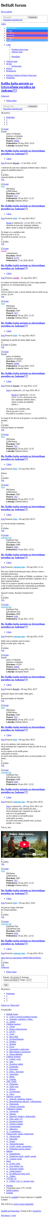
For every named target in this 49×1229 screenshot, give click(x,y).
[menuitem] (19, 49)
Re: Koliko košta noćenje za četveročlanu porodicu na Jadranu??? (23, 152)
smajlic (4, 251)
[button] (10, 117)
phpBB (14, 1197)
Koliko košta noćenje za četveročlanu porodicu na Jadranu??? (18, 87)
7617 (16, 196)
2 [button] (6, 122)
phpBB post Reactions (10, 1211)
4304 (16, 547)
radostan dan (6, 537)
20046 (16, 141)
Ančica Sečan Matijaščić (23, 1204)
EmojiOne (37, 1211)
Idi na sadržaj (6, 12)
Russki (4, 131)
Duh (3, 186)
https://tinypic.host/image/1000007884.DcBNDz (21, 958)
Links (3, 24)
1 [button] (6, 120)
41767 (16, 258)
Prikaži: (6, 977)
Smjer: (23, 980)
